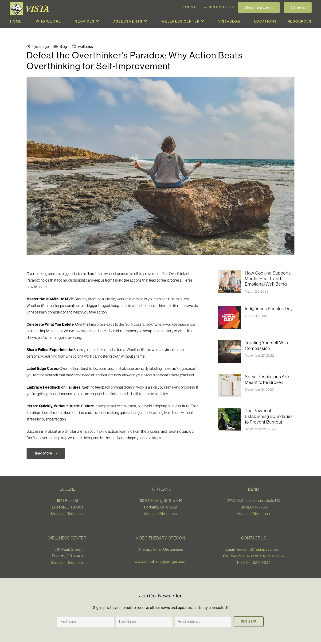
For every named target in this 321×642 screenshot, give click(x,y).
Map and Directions (67, 513)
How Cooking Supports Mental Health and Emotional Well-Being (268, 278)
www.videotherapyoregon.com (160, 561)
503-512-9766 (271, 556)
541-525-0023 (258, 562)
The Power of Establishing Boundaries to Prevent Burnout (269, 416)
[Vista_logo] (30, 9)
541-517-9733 (242, 556)
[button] (97, 21)
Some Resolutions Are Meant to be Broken (267, 379)
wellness (85, 46)
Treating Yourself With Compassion (266, 345)
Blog (63, 46)
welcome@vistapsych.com (259, 549)
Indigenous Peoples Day (269, 308)
